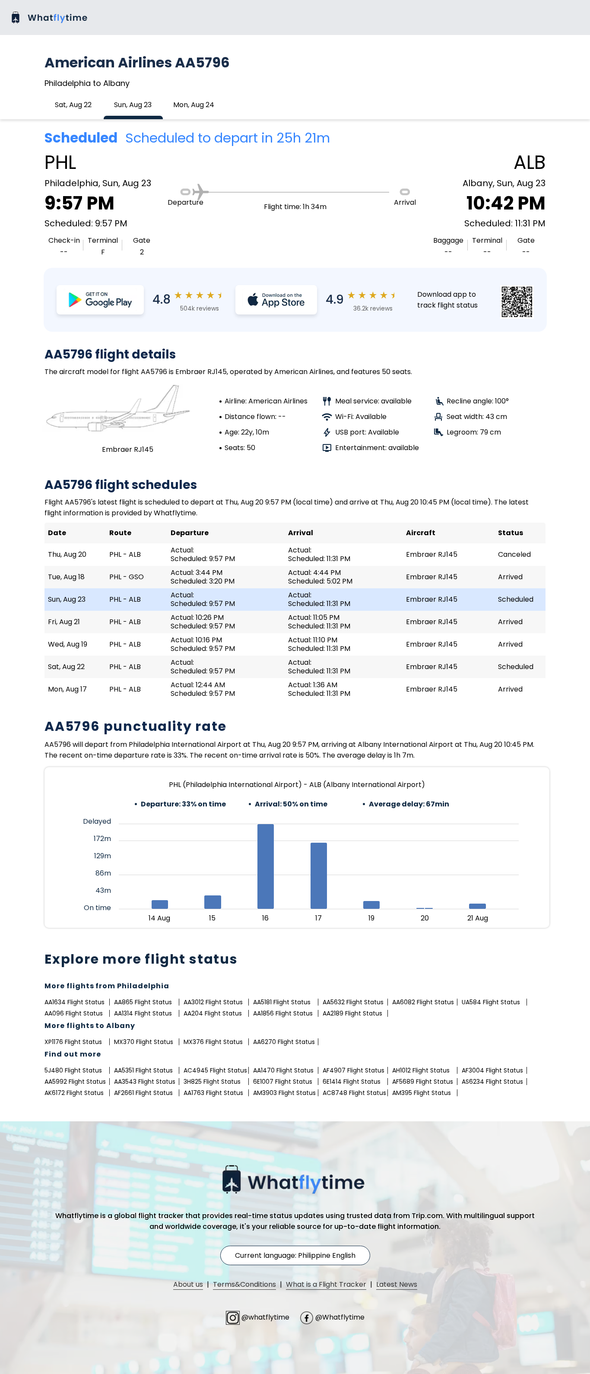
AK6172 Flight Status (74, 1092)
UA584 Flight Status (491, 1002)
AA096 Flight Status (73, 1013)
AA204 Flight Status (213, 1013)
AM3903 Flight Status (284, 1092)
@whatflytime (265, 1317)
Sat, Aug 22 (73, 105)
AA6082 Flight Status (423, 1002)
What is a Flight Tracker (326, 1284)
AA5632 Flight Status (353, 1002)
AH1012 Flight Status (421, 1070)
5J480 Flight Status (73, 1070)
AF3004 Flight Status (492, 1070)
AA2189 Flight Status (352, 1013)
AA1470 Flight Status (283, 1070)
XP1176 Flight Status (73, 1042)
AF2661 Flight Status (143, 1092)
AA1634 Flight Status (74, 1002)
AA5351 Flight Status (143, 1070)
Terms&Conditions (244, 1284)
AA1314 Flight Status (143, 1013)
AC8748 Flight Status (354, 1092)
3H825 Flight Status (212, 1081)
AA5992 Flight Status (75, 1081)
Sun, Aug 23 (133, 105)
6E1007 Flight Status (282, 1081)
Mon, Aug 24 (193, 105)
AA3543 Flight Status (144, 1081)
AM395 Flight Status (421, 1092)
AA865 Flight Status (143, 1002)
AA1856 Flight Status (283, 1013)
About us (188, 1284)
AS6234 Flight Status (492, 1081)
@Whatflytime (339, 1317)
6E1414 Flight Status (352, 1081)
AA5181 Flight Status (282, 1002)
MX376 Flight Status (213, 1042)
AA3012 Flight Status (213, 1002)
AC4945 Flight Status (215, 1070)
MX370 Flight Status (143, 1042)
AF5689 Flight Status (422, 1081)
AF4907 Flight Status (353, 1070)
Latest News (396, 1284)
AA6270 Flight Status (284, 1042)
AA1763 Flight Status (213, 1092)
